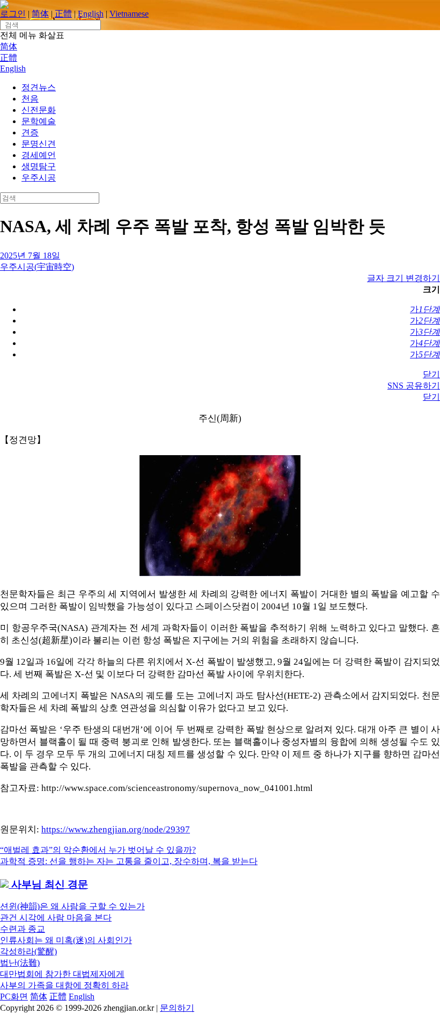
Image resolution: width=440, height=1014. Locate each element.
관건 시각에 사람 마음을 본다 (56, 917)
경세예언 (38, 155)
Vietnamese (129, 13)
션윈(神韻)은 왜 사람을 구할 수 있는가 (72, 906)
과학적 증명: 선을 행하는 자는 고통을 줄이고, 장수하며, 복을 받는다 (129, 861)
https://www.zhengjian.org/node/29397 (115, 829)
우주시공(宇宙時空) (37, 266)
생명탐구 (38, 166)
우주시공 (38, 177)
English (91, 13)
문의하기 (177, 1007)
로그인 (13, 13)
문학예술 (38, 121)
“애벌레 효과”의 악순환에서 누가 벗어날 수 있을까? (98, 849)
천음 (30, 98)
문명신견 (38, 143)
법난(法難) (20, 962)
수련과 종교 (22, 928)
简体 (40, 13)
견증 (30, 132)
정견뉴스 (38, 87)
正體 (63, 13)
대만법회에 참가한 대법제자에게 (62, 974)
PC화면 (14, 996)
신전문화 (38, 109)
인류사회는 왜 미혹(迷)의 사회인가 (66, 940)
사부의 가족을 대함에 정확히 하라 (64, 985)
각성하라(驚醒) (28, 951)
